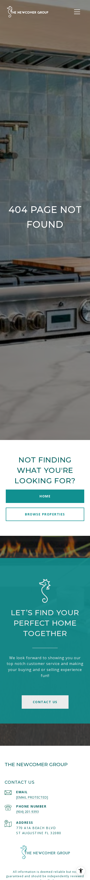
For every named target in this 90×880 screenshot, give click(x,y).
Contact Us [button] (45, 702)
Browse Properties (45, 514)
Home (45, 496)
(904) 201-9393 (27, 811)
